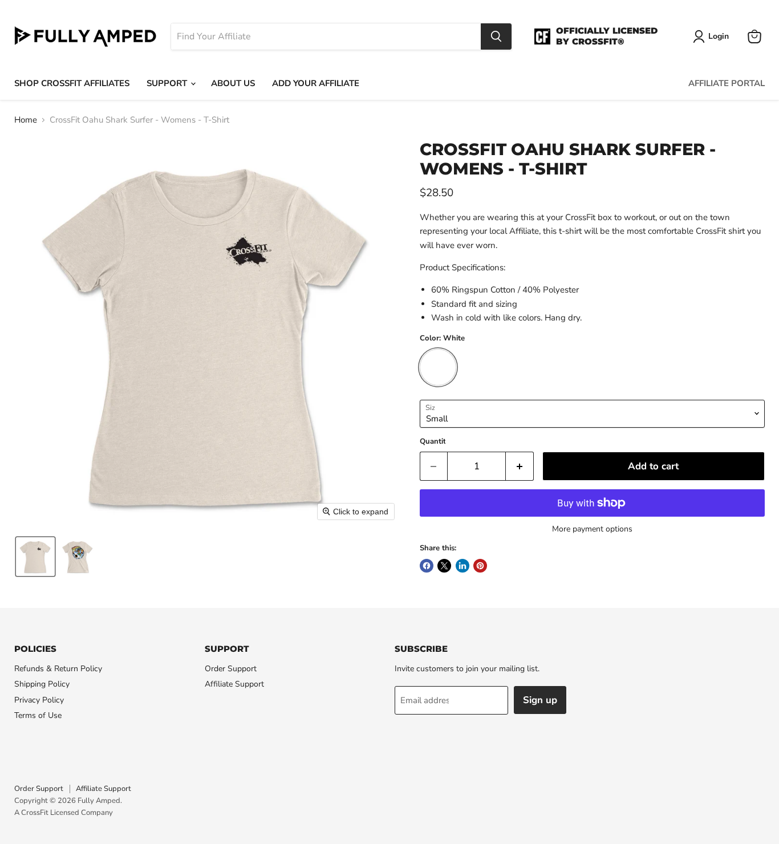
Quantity (435, 441)
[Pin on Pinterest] (480, 566)
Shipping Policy (42, 684)
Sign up (540, 700)
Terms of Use (38, 715)
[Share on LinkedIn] (462, 566)
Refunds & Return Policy (58, 668)
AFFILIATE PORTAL (726, 83)
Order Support (231, 668)
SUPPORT (168, 83)
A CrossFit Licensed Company (63, 813)
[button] (35, 556)
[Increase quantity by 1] (520, 466)
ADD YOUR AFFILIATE (315, 83)
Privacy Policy (39, 700)
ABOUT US (233, 83)
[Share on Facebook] (426, 566)
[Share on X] (444, 566)
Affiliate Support (234, 684)
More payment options (592, 529)
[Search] (496, 36)
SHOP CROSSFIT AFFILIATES (71, 83)
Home (25, 120)
